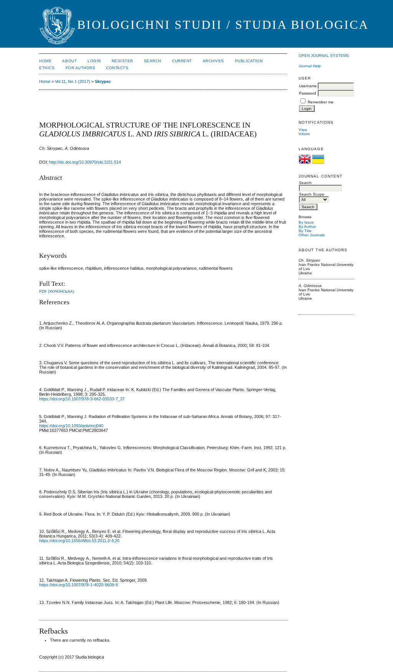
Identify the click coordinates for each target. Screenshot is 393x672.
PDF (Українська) (56, 291)
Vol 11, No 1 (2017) (72, 81)
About (69, 61)
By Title (305, 231)
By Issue (306, 222)
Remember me (321, 102)
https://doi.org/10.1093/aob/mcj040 (71, 425)
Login (94, 61)
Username (308, 86)
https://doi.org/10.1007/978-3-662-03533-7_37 (82, 399)
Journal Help (310, 66)
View (303, 130)
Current (182, 61)
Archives (213, 61)
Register (122, 61)
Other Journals (312, 235)
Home (45, 61)
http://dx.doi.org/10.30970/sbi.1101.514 (85, 162)
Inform (304, 134)
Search (152, 61)
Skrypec (103, 81)
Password (307, 93)
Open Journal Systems (324, 55)
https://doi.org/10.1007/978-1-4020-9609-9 (78, 584)
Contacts (117, 68)
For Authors (81, 68)
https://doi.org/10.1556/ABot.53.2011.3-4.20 (79, 540)
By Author (307, 226)
